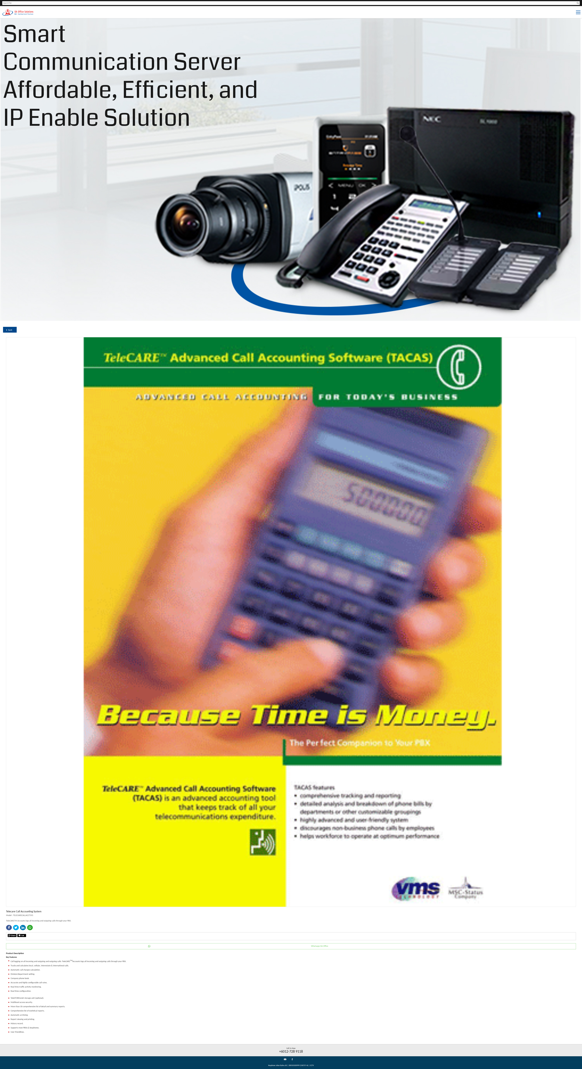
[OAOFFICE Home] (17, 15)
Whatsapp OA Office (319, 946)
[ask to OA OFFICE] (21, 935)
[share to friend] (12, 935)
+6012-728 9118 (291, 1052)
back (10, 330)
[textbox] (289, 3)
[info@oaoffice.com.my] (285, 1059)
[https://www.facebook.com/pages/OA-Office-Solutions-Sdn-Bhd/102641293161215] (292, 1060)
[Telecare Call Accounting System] (291, 906)
